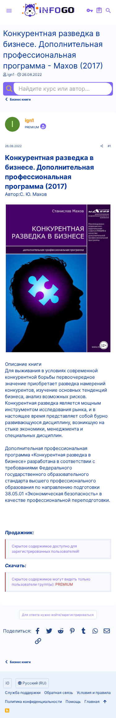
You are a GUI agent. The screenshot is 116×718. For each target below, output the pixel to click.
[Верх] (105, 701)
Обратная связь (58, 692)
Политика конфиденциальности (33, 701)
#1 (109, 146)
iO (7, 683)
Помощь (73, 701)
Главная (92, 701)
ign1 (11, 74)
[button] (9, 10)
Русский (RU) (34, 683)
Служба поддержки (23, 692)
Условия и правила (94, 692)
